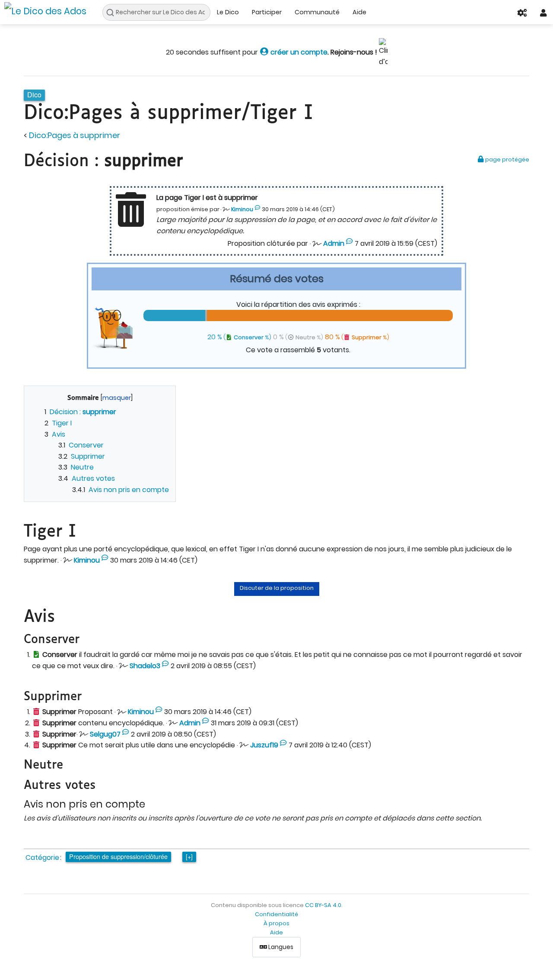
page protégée (506, 159)
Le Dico (228, 12)
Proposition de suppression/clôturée (118, 856)
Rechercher (112, 12)
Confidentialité (276, 914)
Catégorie (42, 857)
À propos (276, 923)
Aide (359, 12)
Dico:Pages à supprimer (74, 135)
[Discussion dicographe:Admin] (349, 244)
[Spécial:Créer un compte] (264, 52)
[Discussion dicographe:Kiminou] (258, 209)
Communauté (317, 12)
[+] (189, 856)
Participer (267, 12)
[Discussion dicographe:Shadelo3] (165, 666)
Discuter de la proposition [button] (277, 588)
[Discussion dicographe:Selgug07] (125, 734)
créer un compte (298, 52)
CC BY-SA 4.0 (323, 905)
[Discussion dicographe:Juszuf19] (283, 745)
